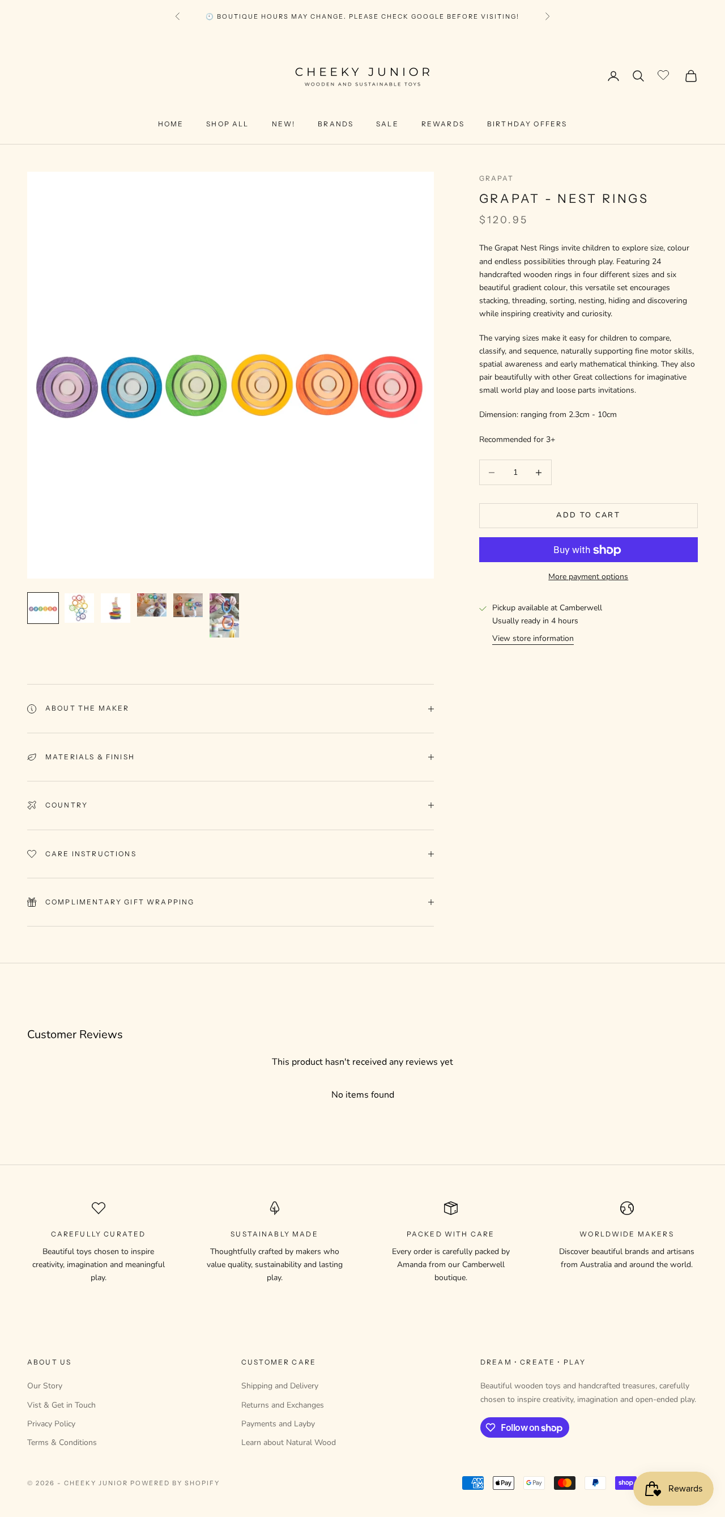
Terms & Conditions (62, 1442)
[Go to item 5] (188, 605)
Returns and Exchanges (282, 1405)
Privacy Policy (51, 1423)
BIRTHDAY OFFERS (527, 124)
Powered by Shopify (175, 1483)
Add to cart (588, 516)
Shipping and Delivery (279, 1385)
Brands (335, 124)
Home (171, 124)
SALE (387, 124)
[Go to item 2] (79, 608)
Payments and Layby (278, 1423)
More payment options (588, 577)
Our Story (44, 1385)
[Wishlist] (664, 74)
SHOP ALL (227, 124)
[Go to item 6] (224, 615)
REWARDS (442, 124)
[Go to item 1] (43, 608)
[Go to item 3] (115, 608)
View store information (533, 639)
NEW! (284, 124)
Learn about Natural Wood (288, 1442)
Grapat (496, 178)
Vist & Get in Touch (61, 1405)
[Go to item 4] (152, 605)
